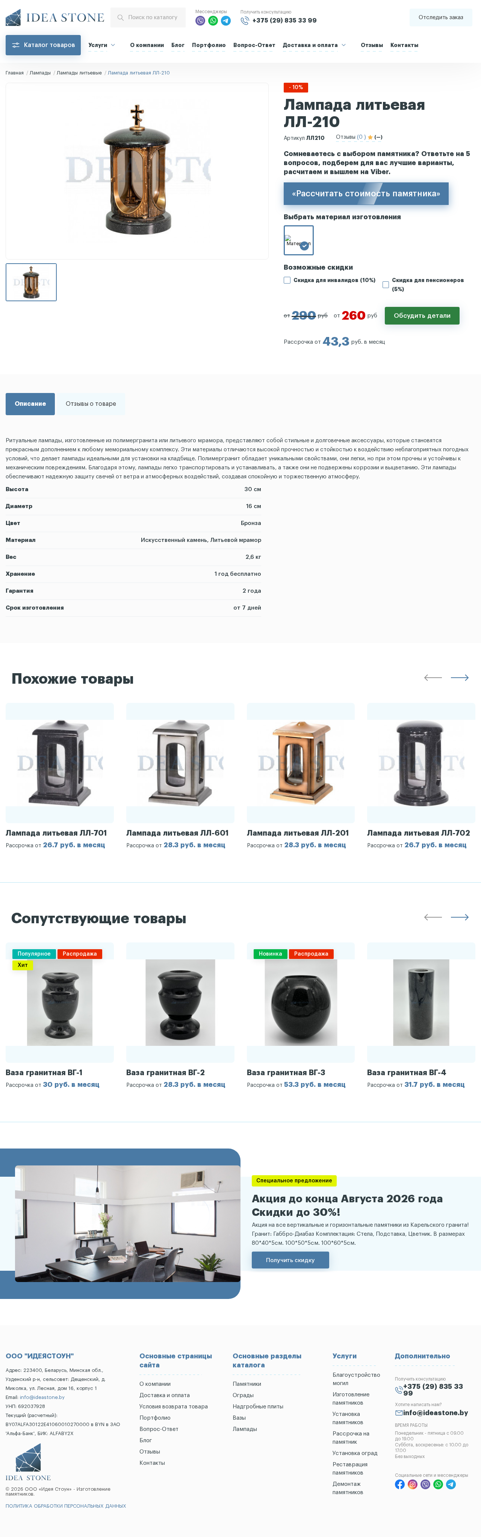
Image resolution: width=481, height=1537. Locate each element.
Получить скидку (290, 1260)
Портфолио (209, 45)
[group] (60, 775)
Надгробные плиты (258, 1407)
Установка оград (355, 1453)
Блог (178, 45)
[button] (433, 679)
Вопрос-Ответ (254, 45)
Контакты (404, 45)
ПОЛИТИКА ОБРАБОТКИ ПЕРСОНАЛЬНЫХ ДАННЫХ (66, 1506)
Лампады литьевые (79, 72)
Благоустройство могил (356, 1379)
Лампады (40, 72)
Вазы (239, 1418)
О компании (147, 45)
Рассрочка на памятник (351, 1438)
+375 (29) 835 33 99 (285, 21)
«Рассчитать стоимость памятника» (366, 194)
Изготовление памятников (351, 1399)
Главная (15, 72)
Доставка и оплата (310, 45)
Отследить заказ (441, 17)
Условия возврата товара (173, 1407)
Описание (30, 404)
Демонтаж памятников (348, 1488)
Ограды (243, 1395)
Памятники (247, 1384)
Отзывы (372, 45)
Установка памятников (348, 1418)
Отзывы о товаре (91, 404)
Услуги (97, 45)
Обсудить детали (422, 316)
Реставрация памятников (350, 1469)
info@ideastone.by (42, 1397)
